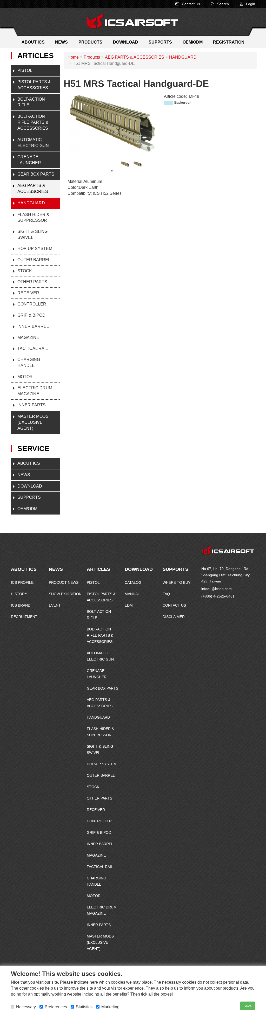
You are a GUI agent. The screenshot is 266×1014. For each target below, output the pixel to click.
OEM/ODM (27, 508)
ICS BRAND (20, 605)
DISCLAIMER (174, 617)
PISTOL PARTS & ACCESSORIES (34, 85)
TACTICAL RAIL (32, 348)
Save (247, 1006)
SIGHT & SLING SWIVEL (32, 234)
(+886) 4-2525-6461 (218, 596)
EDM (129, 605)
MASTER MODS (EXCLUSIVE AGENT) (33, 422)
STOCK (24, 271)
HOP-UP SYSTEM (34, 248)
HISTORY (19, 594)
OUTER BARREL (33, 260)
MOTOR (25, 376)
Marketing (110, 1007)
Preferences (56, 1007)
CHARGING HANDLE (28, 362)
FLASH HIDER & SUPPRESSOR (33, 217)
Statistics (84, 1007)
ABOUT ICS (28, 463)
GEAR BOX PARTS (35, 174)
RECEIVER (28, 293)
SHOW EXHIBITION (65, 594)
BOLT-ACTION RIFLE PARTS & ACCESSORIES (32, 122)
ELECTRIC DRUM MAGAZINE (34, 391)
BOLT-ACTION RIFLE (31, 102)
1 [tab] (112, 170)
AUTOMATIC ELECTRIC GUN (33, 142)
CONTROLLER (31, 304)
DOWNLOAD (29, 486)
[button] (247, 4)
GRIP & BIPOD (31, 315)
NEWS (23, 475)
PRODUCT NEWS (63, 582)
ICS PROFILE (22, 582)
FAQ (166, 594)
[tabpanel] (125, 164)
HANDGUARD (31, 203)
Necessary (26, 1007)
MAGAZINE (28, 337)
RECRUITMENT (24, 617)
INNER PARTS (31, 405)
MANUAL (132, 594)
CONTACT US (174, 605)
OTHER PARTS (32, 282)
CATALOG (133, 582)
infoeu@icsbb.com (216, 589)
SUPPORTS (29, 497)
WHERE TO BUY (176, 582)
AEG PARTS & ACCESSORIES (32, 188)
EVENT (55, 605)
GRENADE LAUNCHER (29, 160)
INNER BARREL (33, 326)
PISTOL (24, 70)
